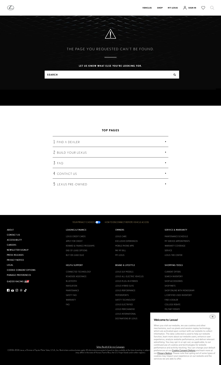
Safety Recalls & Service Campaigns (111, 347)
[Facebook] (8, 291)
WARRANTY (71, 300)
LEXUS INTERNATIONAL (125, 314)
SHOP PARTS (170, 286)
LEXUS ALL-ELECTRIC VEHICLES (129, 276)
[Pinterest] (21, 291)
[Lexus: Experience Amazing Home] (10, 7)
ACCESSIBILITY (14, 240)
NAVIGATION (71, 286)
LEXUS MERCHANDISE (125, 309)
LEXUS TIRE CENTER (173, 255)
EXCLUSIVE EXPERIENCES (126, 241)
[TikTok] (25, 291)
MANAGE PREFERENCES (19, 275)
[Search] (212, 8)
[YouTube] (12, 291)
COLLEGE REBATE (172, 305)
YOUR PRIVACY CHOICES (83, 222)
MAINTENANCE (72, 290)
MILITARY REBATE (172, 309)
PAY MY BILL (120, 250)
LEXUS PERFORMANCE (125, 290)
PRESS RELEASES (15, 255)
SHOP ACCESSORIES (174, 281)
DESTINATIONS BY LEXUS (126, 319)
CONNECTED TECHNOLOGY (78, 272)
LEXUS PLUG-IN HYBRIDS (126, 281)
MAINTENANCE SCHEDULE (176, 236)
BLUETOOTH (71, 281)
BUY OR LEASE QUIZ (75, 255)
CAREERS (11, 245)
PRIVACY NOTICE (15, 260)
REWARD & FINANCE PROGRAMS (80, 246)
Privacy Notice (164, 353)
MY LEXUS (119, 255)
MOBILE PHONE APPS (124, 246)
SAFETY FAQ (71, 295)
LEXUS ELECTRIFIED (124, 305)
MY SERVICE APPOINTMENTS (177, 241)
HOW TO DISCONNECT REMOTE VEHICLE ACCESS (127, 222)
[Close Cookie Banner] (212, 317)
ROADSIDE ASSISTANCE (76, 276)
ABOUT (10, 230)
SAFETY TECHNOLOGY (125, 300)
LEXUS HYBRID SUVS (124, 286)
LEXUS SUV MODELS (124, 272)
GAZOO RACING (15, 281)
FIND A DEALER (171, 300)
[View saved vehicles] (203, 8)
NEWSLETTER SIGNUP (17, 250)
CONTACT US (13, 235)
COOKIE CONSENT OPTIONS (21, 270)
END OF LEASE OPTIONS (76, 250)
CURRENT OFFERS (173, 272)
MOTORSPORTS (122, 295)
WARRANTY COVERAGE (175, 246)
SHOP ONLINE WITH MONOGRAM (179, 290)
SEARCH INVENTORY (174, 276)
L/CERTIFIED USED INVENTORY (178, 295)
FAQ (68, 305)
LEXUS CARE (121, 236)
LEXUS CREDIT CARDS (76, 236)
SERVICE (168, 250)
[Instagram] (17, 291)
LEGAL (10, 265)
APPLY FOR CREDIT (74, 241)
